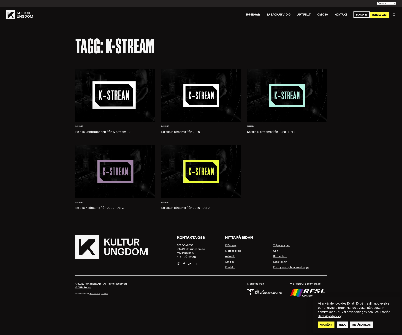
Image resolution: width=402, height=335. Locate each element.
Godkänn (326, 325)
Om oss (322, 14)
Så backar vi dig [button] (278, 14)
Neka (342, 325)
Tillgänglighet (281, 245)
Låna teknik (280, 261)
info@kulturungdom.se (191, 249)
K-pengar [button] (253, 14)
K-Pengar (230, 245)
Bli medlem (379, 14)
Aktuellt (304, 14)
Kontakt (341, 14)
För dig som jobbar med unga (291, 267)
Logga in (361, 14)
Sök (275, 250)
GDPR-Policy (83, 287)
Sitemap (104, 294)
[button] (394, 14)
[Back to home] (19, 14)
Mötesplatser (233, 250)
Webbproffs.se (95, 294)
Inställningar (361, 325)
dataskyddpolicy (329, 316)
